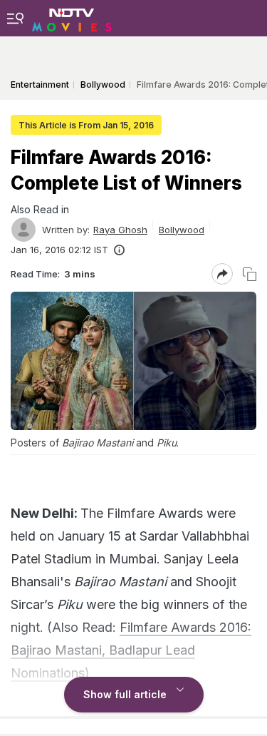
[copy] (249, 274)
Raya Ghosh (120, 229)
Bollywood (181, 229)
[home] (72, 18)
